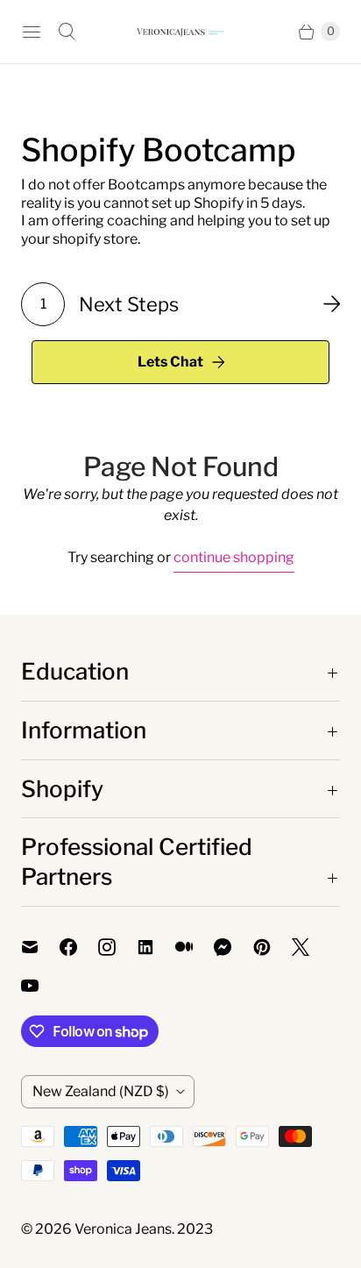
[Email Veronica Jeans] (40, 947)
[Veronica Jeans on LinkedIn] (156, 947)
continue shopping (233, 557)
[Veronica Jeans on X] (311, 947)
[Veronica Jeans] (180, 32)
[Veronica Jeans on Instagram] (117, 947)
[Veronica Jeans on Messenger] (233, 947)
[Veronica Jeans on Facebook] (79, 947)
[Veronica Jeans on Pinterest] (272, 947)
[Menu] (31, 32)
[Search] (66, 32)
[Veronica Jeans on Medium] (194, 947)
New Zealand (100, 1091)
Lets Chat (170, 361)
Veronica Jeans (123, 1229)
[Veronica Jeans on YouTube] (40, 985)
